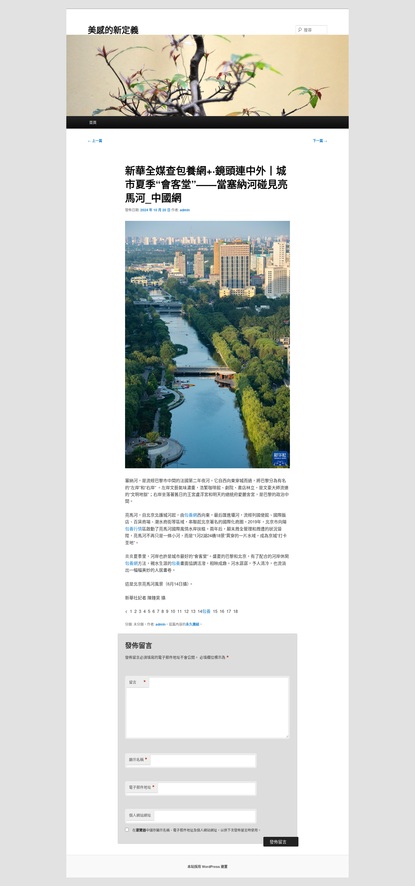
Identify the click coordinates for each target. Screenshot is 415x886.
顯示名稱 (138, 759)
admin (185, 209)
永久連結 (192, 624)
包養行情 (133, 529)
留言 (137, 682)
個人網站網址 (140, 815)
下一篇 (320, 140)
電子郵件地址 (142, 787)
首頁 (93, 122)
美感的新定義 (113, 29)
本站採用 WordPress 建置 (207, 866)
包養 (176, 563)
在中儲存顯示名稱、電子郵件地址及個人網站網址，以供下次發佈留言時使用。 (196, 830)
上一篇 (95, 140)
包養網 (190, 515)
